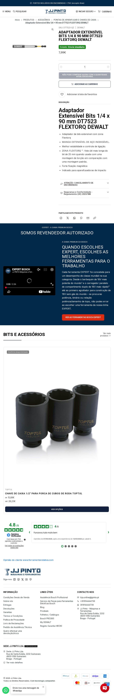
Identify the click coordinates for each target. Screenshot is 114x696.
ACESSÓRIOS (44, 20)
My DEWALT (45, 622)
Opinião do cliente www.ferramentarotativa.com (28, 560)
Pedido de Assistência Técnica (17, 627)
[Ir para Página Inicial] (55, 12)
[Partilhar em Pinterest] (81, 218)
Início (17, 20)
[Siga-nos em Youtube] (26, 579)
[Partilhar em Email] (88, 218)
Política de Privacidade (13, 619)
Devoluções (8, 608)
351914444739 (87, 605)
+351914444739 (87, 601)
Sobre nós (8, 601)
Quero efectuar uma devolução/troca (12, 632)
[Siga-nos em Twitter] (22, 579)
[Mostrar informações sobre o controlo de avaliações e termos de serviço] (25, 539)
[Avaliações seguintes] (108, 532)
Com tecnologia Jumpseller (42, 681)
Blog (42, 607)
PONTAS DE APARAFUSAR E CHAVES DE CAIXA (75, 20)
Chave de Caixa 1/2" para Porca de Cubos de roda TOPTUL (43, 493)
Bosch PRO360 (47, 618)
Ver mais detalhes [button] (14, 662)
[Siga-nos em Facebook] (18, 579)
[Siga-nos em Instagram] (14, 579)
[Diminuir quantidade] (61, 67)
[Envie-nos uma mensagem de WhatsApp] (5, 690)
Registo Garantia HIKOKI (51, 626)
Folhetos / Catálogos (49, 615)
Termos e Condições (13, 616)
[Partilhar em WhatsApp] (74, 218)
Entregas (7, 605)
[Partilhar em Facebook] (61, 218)
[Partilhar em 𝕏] (67, 218)
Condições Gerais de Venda (16, 597)
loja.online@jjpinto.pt (89, 597)
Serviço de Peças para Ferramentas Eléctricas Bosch (56, 602)
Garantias (7, 612)
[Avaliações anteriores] (29, 532)
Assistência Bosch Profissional (54, 597)
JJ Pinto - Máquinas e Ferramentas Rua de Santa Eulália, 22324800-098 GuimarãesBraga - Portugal (92, 613)
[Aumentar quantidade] (108, 67)
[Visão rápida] (105, 417)
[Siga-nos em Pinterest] (30, 579)
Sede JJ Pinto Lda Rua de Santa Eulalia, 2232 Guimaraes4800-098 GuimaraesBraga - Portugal (23, 655)
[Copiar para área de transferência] (94, 218)
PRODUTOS (28, 20)
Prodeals (44, 611)
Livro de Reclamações (13, 623)
